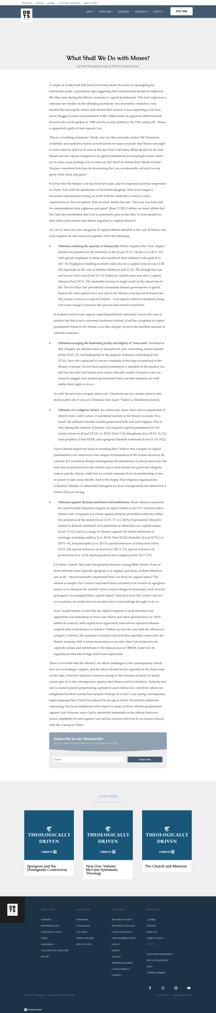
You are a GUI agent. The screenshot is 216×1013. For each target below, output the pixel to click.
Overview (46, 919)
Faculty (116, 944)
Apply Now (181, 11)
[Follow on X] (163, 988)
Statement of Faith (51, 932)
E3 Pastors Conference (69, 3)
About (89, 11)
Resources (141, 11)
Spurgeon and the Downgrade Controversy (47, 868)
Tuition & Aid (83, 925)
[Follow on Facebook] (150, 988)
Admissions (105, 11)
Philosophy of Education (54, 950)
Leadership (47, 944)
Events (158, 11)
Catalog (116, 956)
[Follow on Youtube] (189, 988)
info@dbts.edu (182, 995)
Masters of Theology (123, 925)
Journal (51, 3)
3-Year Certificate (122, 932)
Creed (44, 938)
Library (116, 950)
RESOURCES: (27, 3)
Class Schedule (121, 969)
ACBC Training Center (123, 938)
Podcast (40, 3)
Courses (116, 975)
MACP (150, 966)
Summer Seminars (156, 972)
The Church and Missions (166, 866)
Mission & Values (50, 925)
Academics (123, 11)
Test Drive (82, 932)
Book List (152, 932)
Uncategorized (129, 66)
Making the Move (85, 938)
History (45, 956)
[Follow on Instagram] (176, 988)
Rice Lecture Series (158, 960)
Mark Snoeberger (92, 66)
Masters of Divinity (122, 919)
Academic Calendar (122, 963)
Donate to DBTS (91, 3)
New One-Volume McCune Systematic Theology (102, 869)
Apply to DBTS (84, 944)
